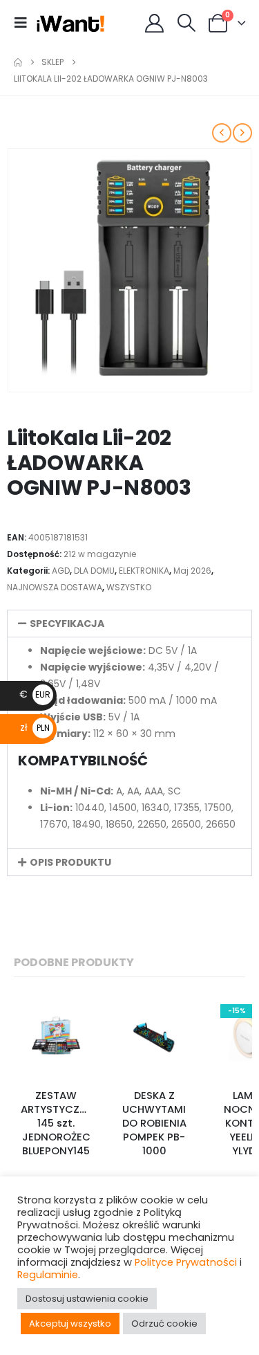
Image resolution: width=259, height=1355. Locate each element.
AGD (61, 570)
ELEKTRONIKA (144, 570)
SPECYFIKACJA (67, 623)
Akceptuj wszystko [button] (70, 1323)
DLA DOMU (94, 570)
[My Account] (155, 23)
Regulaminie (47, 1275)
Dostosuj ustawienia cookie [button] (87, 1298)
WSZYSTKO (128, 587)
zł (35, 727)
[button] (25, 23)
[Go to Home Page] (18, 62)
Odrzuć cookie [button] (164, 1323)
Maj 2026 (192, 570)
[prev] (221, 133)
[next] (242, 133)
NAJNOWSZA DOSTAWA (54, 587)
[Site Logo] (71, 23)
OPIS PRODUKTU (70, 862)
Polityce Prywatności (186, 1262)
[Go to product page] (56, 1036)
